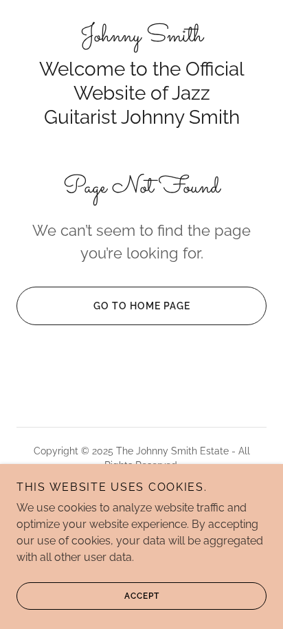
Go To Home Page (141, 305)
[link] (141, 37)
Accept (141, 596)
